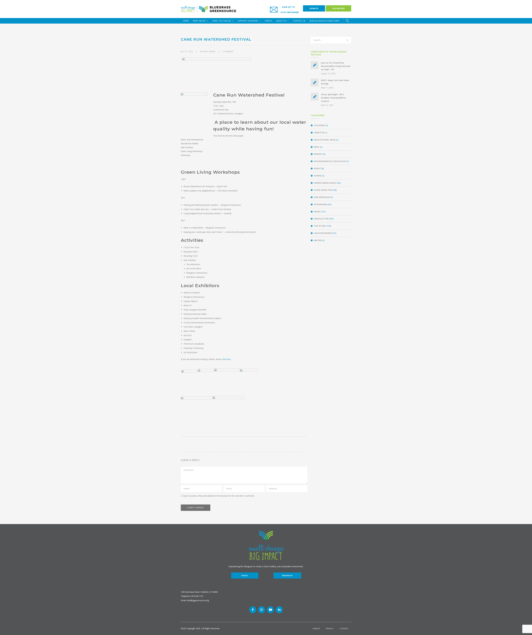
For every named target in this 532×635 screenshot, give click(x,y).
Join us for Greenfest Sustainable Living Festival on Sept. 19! (335, 66)
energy (318, 154)
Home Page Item (323, 190)
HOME (186, 20)
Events (244, 575)
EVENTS (268, 20)
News (317, 211)
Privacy (330, 628)
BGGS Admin (209, 51)
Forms (317, 175)
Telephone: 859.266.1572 (192, 596)
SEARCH (347, 40)
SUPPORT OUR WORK (248, 20)
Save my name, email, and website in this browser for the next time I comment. (219, 495)
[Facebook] (252, 609)
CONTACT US (299, 20)
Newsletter (321, 218)
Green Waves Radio (325, 183)
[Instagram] (261, 609)
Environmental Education (330, 161)
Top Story (320, 226)
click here (226, 359)
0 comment (228, 51)
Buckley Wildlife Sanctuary (324, 20)
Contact (344, 628)
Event (317, 168)
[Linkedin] (279, 609)
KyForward (320, 204)
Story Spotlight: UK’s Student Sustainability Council (333, 97)
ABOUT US (281, 20)
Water (318, 240)
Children (319, 125)
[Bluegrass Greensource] (208, 8)
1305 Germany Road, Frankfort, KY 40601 (199, 592)
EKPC (316, 147)
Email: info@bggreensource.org (195, 600)
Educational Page (324, 140)
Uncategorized (323, 233)
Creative (319, 132)
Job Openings (322, 197)
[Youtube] (270, 609)
